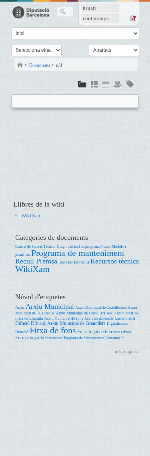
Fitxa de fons (53, 330)
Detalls (94, 85)
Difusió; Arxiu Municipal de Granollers (68, 323)
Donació (21, 332)
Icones (82, 85)
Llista (105, 85)
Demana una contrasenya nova (132, 18)
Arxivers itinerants (99, 318)
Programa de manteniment (77, 253)
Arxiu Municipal (50, 306)
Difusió (22, 323)
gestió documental (48, 338)
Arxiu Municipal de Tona (63, 318)
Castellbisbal (125, 318)
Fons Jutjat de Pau (94, 331)
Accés (19, 307)
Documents (39, 65)
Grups (118, 85)
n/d (59, 65)
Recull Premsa (36, 261)
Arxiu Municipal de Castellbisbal (101, 308)
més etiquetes (127, 351)
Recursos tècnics (114, 261)
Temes (130, 85)
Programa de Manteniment (84, 338)
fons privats (122, 332)
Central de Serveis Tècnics (35, 247)
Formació (24, 337)
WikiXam (31, 216)
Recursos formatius (73, 262)
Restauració (114, 338)
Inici (20, 65)
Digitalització (117, 324)
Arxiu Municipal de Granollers (80, 313)
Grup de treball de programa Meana (83, 247)
